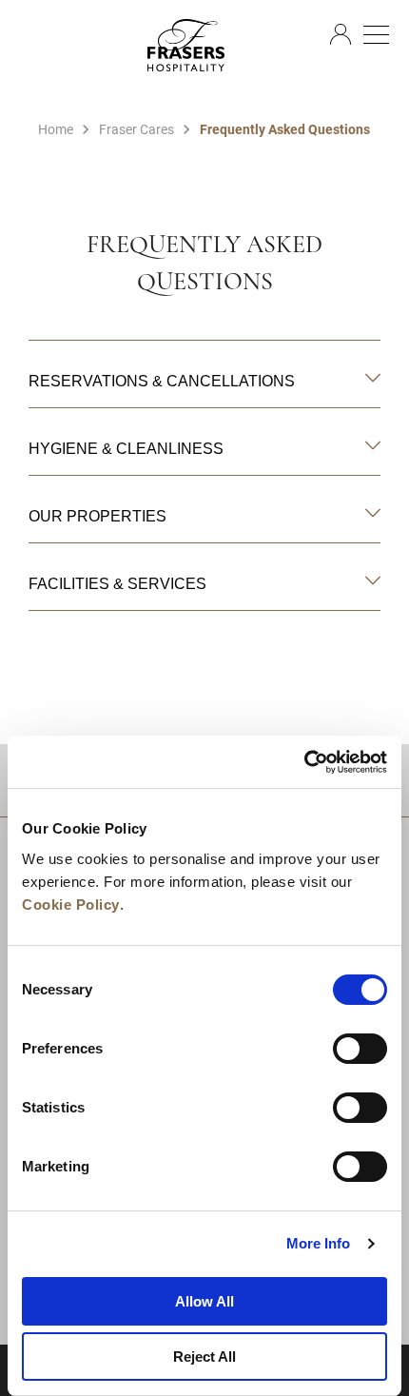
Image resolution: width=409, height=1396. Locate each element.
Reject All (204, 1356)
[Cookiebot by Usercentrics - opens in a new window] (304, 762)
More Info (318, 1243)
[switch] (360, 1048)
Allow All (204, 1301)
